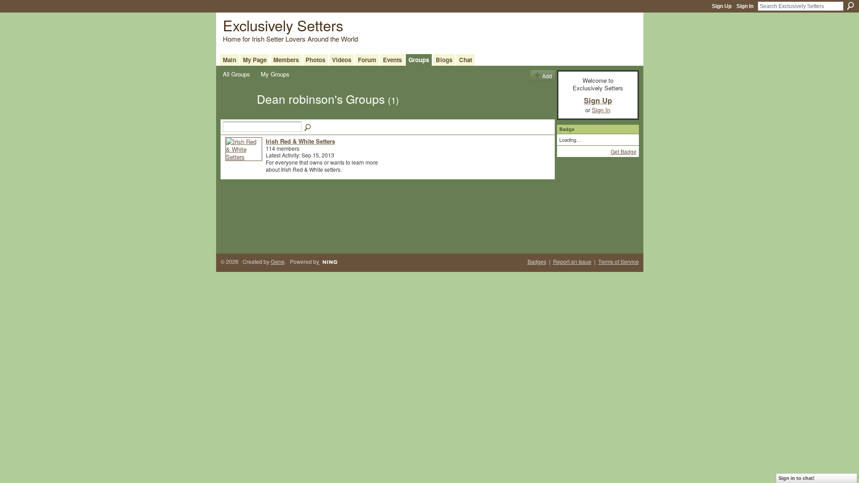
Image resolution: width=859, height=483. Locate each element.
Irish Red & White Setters (300, 141)
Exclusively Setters (283, 24)
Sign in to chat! (796, 478)
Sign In (744, 6)
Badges (536, 262)
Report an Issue (572, 262)
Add (547, 76)
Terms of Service (618, 262)
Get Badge (624, 151)
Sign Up (721, 6)
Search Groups (308, 128)
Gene (278, 262)
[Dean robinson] (237, 114)
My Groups (275, 74)
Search (850, 6)
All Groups (236, 74)
